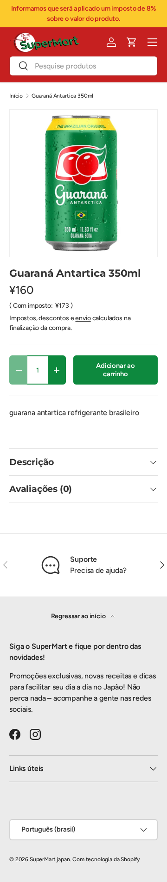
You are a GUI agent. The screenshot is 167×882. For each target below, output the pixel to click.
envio (82, 318)
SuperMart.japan (50, 859)
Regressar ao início (79, 616)
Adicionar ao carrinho (115, 369)
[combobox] (83, 65)
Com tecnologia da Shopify (106, 859)
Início (16, 96)
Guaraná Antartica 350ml (62, 96)
